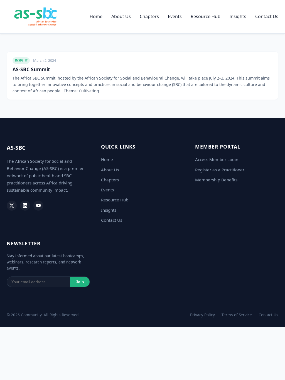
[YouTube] (38, 206)
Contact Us (266, 16)
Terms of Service (237, 314)
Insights (237, 16)
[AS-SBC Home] (35, 16)
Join (80, 282)
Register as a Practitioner (219, 169)
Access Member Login (216, 159)
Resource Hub (205, 16)
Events (175, 16)
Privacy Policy (202, 314)
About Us (121, 16)
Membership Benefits (216, 179)
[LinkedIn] (25, 206)
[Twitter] (12, 206)
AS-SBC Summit (31, 69)
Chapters (149, 16)
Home (96, 16)
